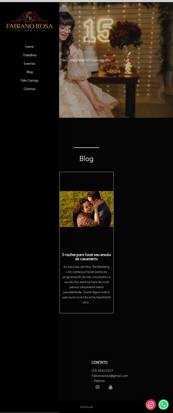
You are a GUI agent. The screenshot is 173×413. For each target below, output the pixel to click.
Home (29, 46)
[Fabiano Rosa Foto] (29, 21)
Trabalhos (30, 55)
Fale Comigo (29, 80)
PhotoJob (86, 407)
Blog (30, 72)
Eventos (29, 63)
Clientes (30, 88)
